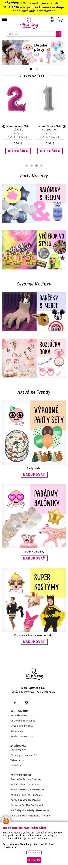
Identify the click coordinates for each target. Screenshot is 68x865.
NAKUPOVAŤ (34, 475)
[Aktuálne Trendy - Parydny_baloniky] (34, 547)
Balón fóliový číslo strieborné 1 (50, 128)
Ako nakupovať (18, 715)
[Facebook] (15, 703)
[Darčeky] (34, 312)
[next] (62, 52)
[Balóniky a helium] (34, 204)
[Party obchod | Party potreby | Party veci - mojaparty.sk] (29, 23)
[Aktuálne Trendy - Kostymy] (34, 631)
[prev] (5, 52)
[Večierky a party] (34, 250)
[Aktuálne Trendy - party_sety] (34, 463)
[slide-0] (31, 69)
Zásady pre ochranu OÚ (23, 755)
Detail (18, 133)
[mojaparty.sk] (34, 674)
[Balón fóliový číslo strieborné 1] (50, 111)
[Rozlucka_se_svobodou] (34, 358)
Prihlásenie (52, 19)
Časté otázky (18, 749)
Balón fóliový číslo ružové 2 (18, 128)
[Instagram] (26, 703)
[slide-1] (37, 69)
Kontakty (15, 765)
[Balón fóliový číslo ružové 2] (18, 111)
